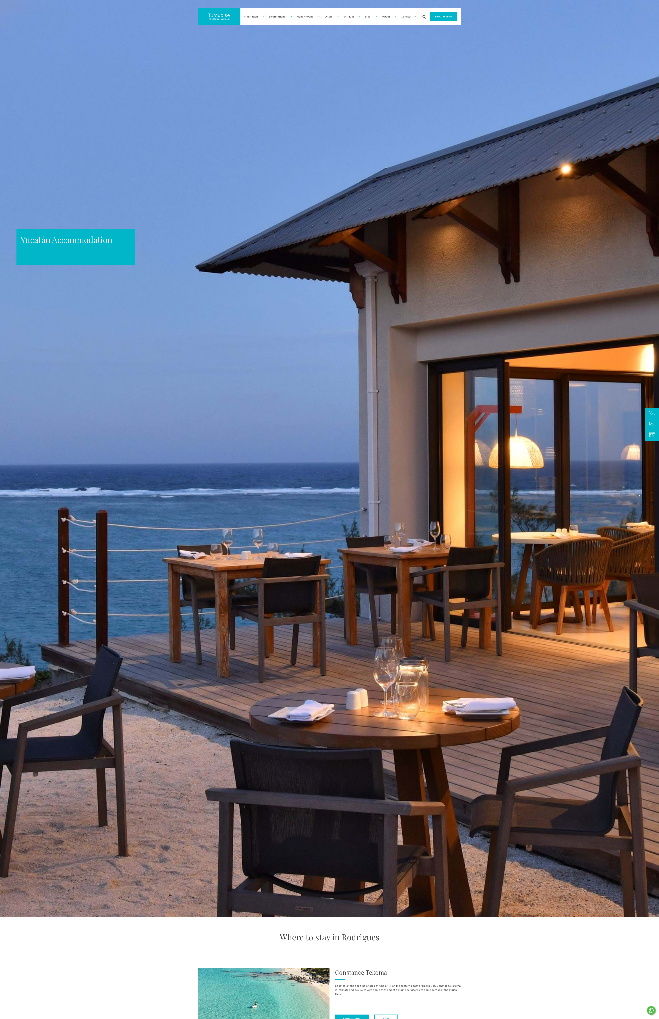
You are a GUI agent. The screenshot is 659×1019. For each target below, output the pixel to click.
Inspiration (251, 16)
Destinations (277, 16)
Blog (368, 16)
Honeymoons (305, 16)
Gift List (349, 16)
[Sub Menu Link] (261, 16)
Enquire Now (443, 17)
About (386, 16)
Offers (329, 16)
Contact (406, 16)
